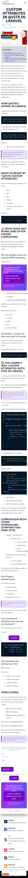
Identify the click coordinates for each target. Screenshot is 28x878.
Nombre (3, 760)
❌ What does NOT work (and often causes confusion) (15, 60)
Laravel (9, 24)
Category (4, 24)
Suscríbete (14, 638)
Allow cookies (5, 874)
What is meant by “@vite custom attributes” (14, 56)
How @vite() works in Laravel (13, 53)
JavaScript (17, 811)
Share (15, 778)
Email (2, 753)
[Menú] (25, 2)
